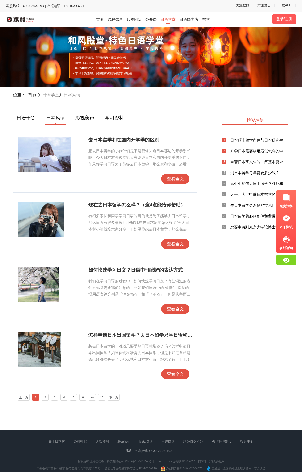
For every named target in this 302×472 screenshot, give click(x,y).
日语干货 (26, 117)
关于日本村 (56, 441)
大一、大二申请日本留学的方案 (256, 194)
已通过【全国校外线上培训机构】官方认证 (238, 468)
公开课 (151, 19)
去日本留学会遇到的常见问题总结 (258, 205)
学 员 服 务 (252, 314)
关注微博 (242, 5)
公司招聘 (80, 441)
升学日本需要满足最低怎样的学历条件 (259, 151)
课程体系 (115, 19)
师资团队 (134, 19)
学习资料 (114, 117)
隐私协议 (146, 441)
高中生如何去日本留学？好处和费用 (259, 184)
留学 (206, 19)
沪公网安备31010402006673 (184, 468)
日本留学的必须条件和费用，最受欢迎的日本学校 (259, 216)
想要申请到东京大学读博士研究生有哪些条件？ (259, 227)
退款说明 (102, 441)
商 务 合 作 (252, 326)
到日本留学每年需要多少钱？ (254, 173)
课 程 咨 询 (252, 302)
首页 (100, 19)
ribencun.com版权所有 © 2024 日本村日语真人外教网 (190, 461)
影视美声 (85, 117)
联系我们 (124, 441)
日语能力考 (189, 19)
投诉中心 (247, 441)
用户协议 (168, 441)
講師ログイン (193, 441)
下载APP (284, 5)
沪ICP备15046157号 (138, 461)
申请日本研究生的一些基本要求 (256, 162)
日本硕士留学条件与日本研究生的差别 (259, 140)
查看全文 (175, 178)
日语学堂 (168, 19)
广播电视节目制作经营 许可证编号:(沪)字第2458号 (69, 468)
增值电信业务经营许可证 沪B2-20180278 (130, 468)
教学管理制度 (222, 441)
